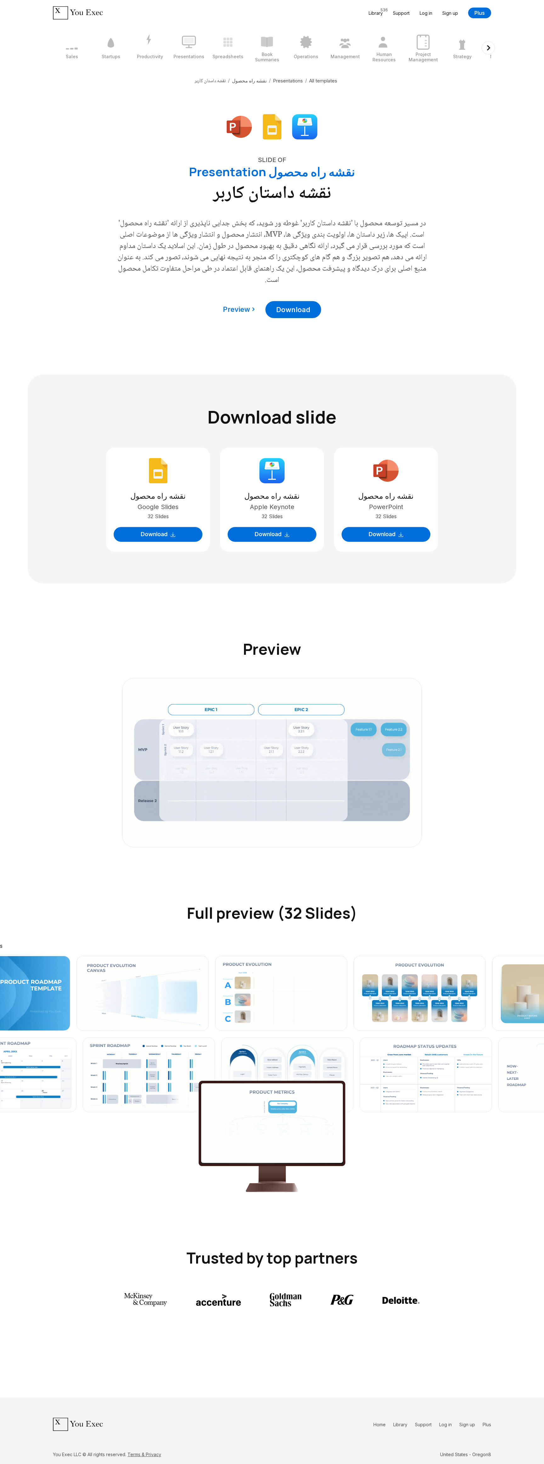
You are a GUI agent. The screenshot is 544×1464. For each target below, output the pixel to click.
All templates (323, 81)
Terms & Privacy (144, 1454)
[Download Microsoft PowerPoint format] (239, 126)
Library (400, 1424)
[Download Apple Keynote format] (305, 126)
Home (379, 1424)
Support (401, 13)
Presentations (288, 81)
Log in (426, 13)
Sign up (450, 13)
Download (293, 310)
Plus (479, 13)
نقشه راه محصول (249, 81)
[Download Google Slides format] (272, 126)
